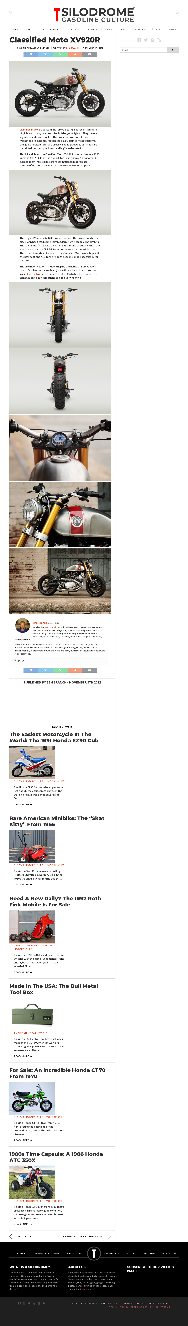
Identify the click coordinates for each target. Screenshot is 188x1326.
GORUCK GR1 (24, 1236)
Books (172, 29)
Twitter (130, 1253)
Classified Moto (29, 129)
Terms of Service (142, 1307)
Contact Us (162, 1307)
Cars (29, 29)
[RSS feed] (10, 13)
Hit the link (33, 274)
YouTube (148, 1253)
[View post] (32, 762)
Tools (43, 1033)
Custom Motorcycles (28, 781)
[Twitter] (23, 660)
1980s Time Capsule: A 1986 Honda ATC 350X (56, 1157)
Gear (123, 29)
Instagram (168, 1253)
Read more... (86, 1289)
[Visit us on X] (146, 39)
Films (108, 29)
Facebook (111, 1253)
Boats (75, 29)
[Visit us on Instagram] (153, 39)
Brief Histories (47, 1253)
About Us (74, 1253)
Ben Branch (72, 48)
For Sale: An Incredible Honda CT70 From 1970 (57, 1073)
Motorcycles (51, 29)
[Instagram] (15, 660)
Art (158, 29)
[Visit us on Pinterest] (34, 1303)
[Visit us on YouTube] (24, 1303)
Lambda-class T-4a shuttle (85, 1236)
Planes (92, 29)
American (20, 1033)
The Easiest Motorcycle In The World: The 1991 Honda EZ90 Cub (53, 737)
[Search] (177, 12)
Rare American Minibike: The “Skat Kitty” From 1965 (56, 821)
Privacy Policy (118, 1307)
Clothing (141, 29)
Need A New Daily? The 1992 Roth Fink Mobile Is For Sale (55, 901)
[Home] (94, 15)
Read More (22, 804)
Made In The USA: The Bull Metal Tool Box (53, 989)
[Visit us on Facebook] (139, 39)
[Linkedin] (19, 660)
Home (15, 29)
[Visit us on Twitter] (29, 1303)
